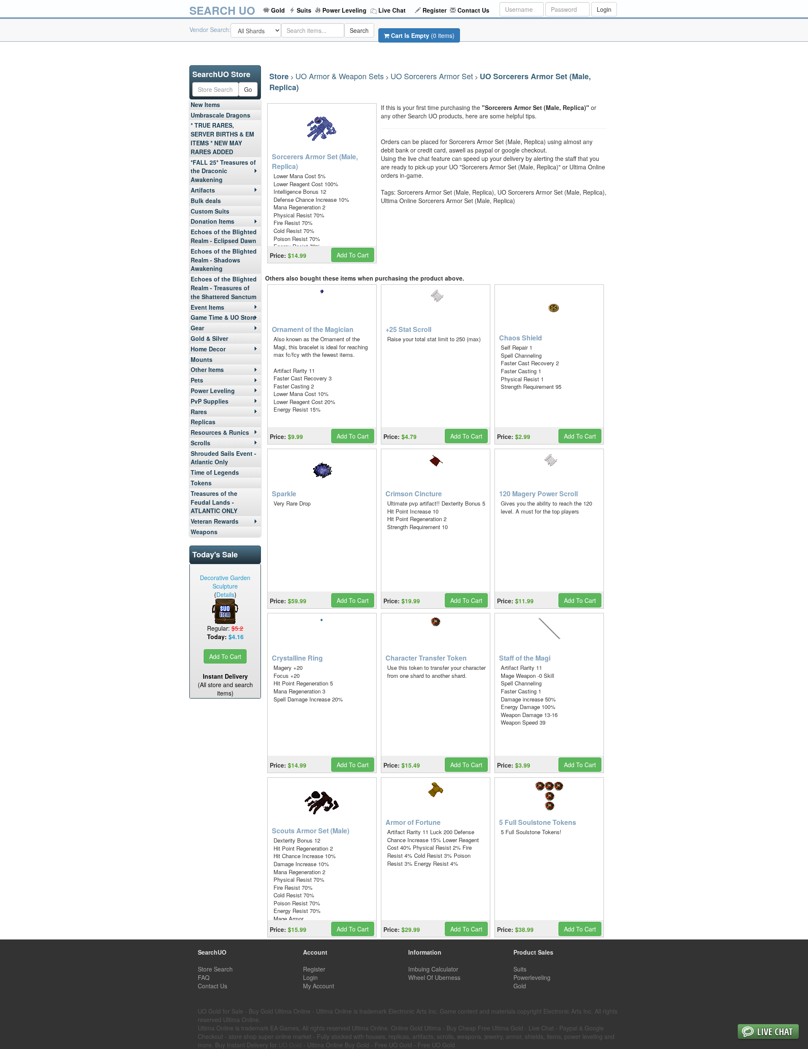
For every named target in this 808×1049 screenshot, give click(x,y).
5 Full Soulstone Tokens (537, 822)
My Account (318, 986)
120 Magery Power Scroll (538, 493)
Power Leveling (344, 10)
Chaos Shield (520, 338)
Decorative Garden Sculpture (225, 581)
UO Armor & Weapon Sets (339, 75)
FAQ (204, 977)
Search (359, 30)
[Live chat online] (768, 1032)
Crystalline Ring (297, 658)
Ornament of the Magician (313, 329)
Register (435, 10)
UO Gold (290, 1045)
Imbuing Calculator (433, 969)
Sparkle (284, 493)
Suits (304, 10)
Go (248, 89)
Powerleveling (531, 977)
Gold (278, 10)
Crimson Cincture (413, 493)
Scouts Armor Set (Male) (310, 830)
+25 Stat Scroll (408, 329)
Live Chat (392, 10)
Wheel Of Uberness (434, 977)
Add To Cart (225, 656)
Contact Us (473, 10)
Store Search (215, 969)
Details (225, 594)
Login (604, 9)
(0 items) (422, 35)
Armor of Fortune (413, 822)
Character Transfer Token (426, 658)
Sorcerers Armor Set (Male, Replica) (315, 161)
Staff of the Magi (524, 658)
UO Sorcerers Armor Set (432, 75)
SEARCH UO (222, 10)
